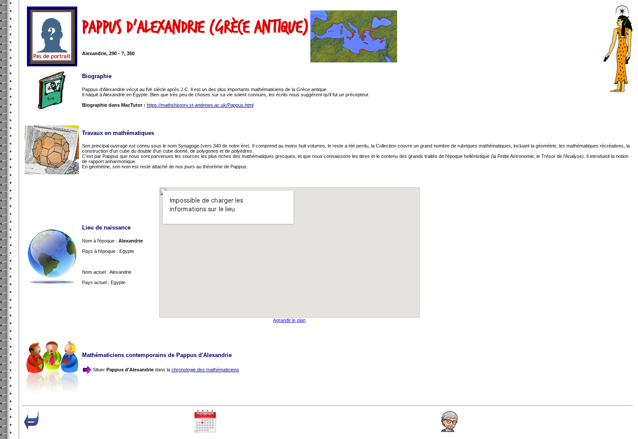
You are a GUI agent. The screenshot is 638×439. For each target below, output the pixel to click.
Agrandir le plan (289, 320)
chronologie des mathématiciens (205, 369)
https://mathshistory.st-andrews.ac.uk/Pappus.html (200, 105)
